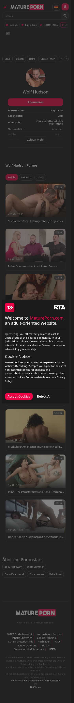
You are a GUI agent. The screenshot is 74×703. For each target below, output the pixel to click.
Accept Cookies (18, 396)
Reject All (44, 396)
